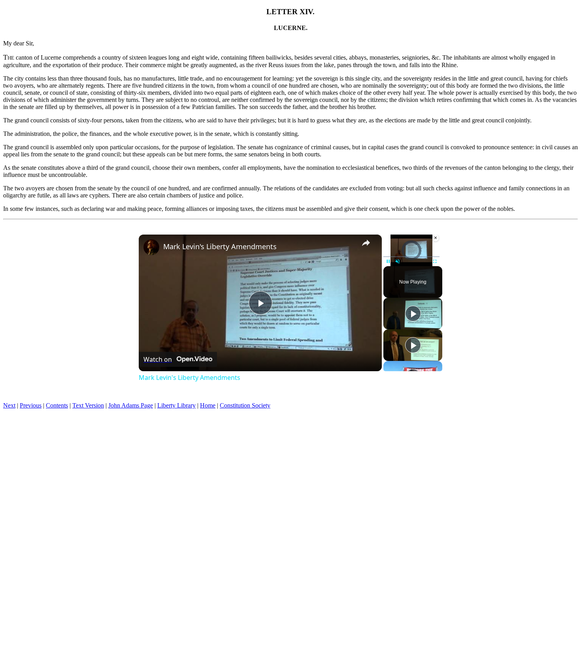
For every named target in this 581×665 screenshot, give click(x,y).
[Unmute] (397, 261)
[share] (366, 243)
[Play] (388, 261)
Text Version (88, 405)
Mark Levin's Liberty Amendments (220, 246)
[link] (151, 247)
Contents (57, 405)
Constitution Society (245, 405)
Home (207, 405)
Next (9, 405)
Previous (31, 405)
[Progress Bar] (411, 256)
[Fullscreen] (435, 261)
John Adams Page (130, 405)
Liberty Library (176, 405)
